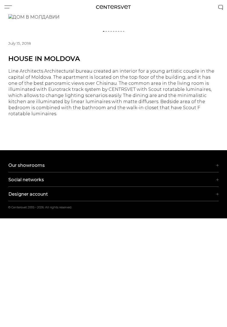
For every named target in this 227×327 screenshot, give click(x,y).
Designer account (28, 194)
